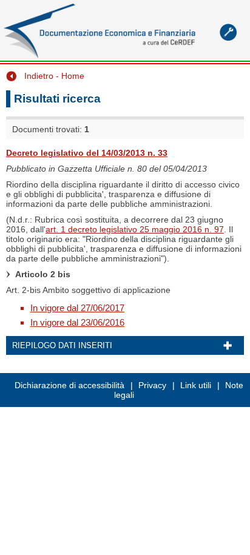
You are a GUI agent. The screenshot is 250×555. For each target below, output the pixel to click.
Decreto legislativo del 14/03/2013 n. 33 (86, 153)
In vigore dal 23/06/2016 (77, 322)
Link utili (195, 385)
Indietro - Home (54, 76)
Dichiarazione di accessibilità (69, 385)
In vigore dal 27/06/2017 (77, 308)
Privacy (152, 385)
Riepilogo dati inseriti (62, 345)
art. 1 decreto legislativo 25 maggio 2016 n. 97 (135, 229)
